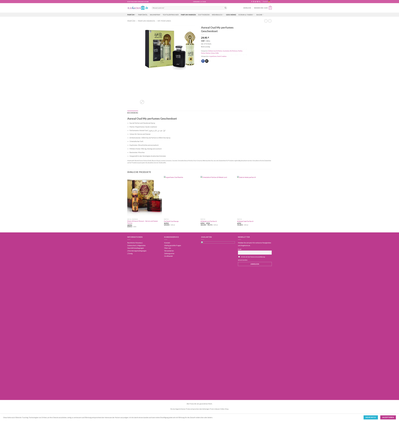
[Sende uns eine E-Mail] (257, 1)
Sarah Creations (222, 56)
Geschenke (231, 15)
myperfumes (213, 56)
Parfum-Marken (188, 15)
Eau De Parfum (218, 51)
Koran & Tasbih (245, 15)
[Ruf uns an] (259, 1)
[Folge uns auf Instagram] (253, 1)
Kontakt (167, 243)
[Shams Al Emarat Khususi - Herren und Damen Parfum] (144, 196)
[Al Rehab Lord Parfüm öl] (218, 196)
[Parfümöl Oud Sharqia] (181, 196)
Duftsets (210, 51)
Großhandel (168, 256)
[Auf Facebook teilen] (203, 61)
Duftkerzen (203, 15)
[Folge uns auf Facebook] (251, 1)
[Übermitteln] (225, 8)
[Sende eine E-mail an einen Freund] (206, 61)
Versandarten (169, 251)
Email (239, 249)
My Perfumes (164, 21)
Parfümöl (143, 15)
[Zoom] (142, 102)
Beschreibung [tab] (132, 113)
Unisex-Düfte (215, 53)
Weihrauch (217, 15)
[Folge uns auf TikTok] (255, 1)
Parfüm (130, 15)
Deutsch (265, 1)
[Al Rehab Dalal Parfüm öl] (254, 196)
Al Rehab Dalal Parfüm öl (245, 221)
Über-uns (167, 248)
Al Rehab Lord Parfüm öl (209, 221)
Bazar (259, 15)
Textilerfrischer (171, 15)
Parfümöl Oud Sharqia (171, 221)
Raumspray (155, 15)
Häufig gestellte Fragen (172, 245)
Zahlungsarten (169, 253)
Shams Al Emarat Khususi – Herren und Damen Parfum (142, 222)
